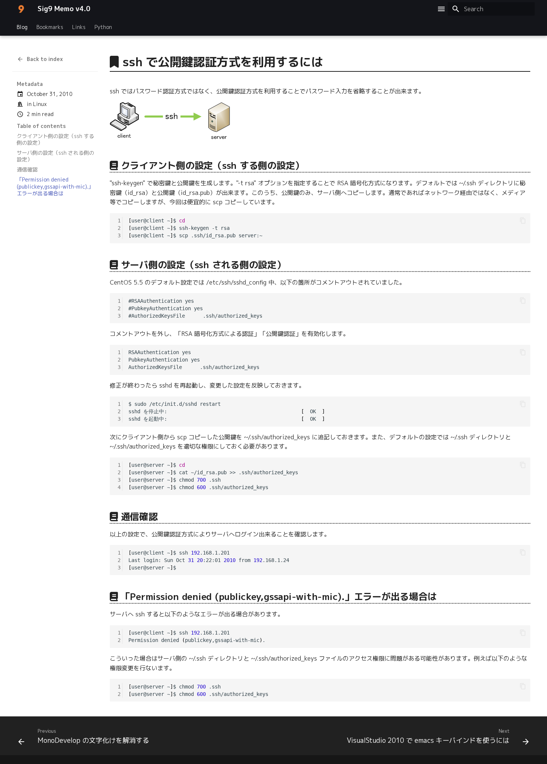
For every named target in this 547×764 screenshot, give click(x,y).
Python (103, 27)
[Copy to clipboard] (522, 220)
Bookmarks (49, 27)
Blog (22, 27)
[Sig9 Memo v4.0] (21, 8)
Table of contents (41, 126)
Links (79, 27)
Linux (40, 103)
